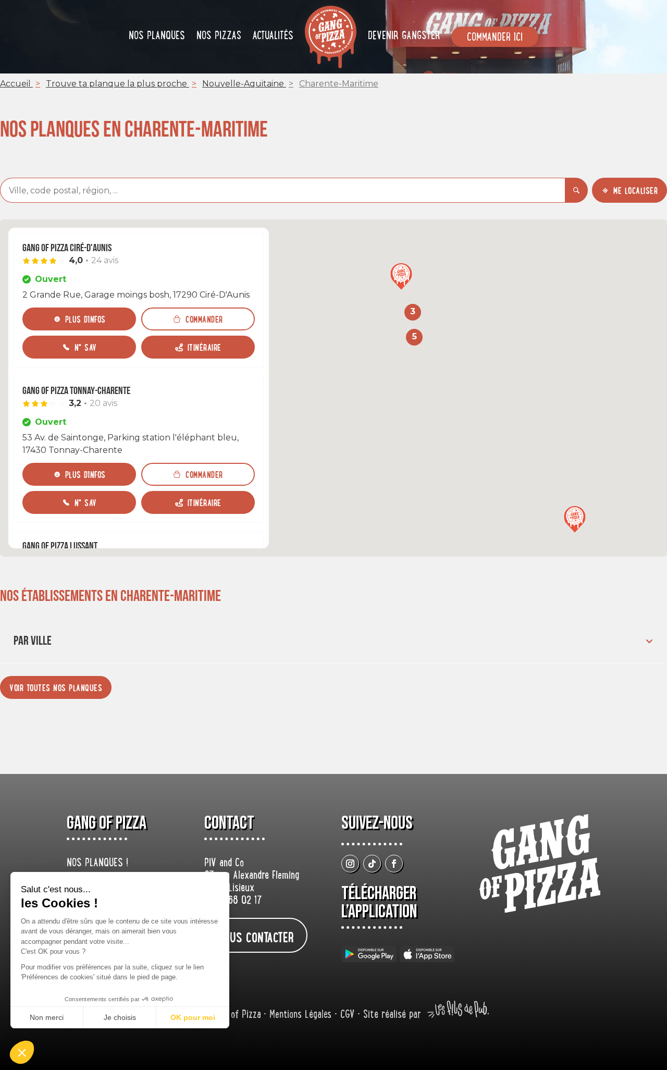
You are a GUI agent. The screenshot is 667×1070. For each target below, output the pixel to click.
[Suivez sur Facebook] (394, 863)
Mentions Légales (302, 1015)
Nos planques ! (97, 863)
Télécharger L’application (379, 902)
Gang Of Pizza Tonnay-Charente (76, 391)
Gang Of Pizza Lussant (59, 546)
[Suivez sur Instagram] (350, 863)
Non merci (47, 1017)
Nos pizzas (218, 36)
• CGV (346, 1015)
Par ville (33, 640)
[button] (401, 277)
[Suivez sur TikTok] (372, 863)
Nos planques (157, 36)
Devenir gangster (404, 36)
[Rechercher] (576, 190)
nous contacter (256, 936)
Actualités (273, 36)
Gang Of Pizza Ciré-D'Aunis (67, 248)
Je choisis (120, 1017)
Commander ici (495, 38)
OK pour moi (192, 1017)
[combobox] (282, 190)
